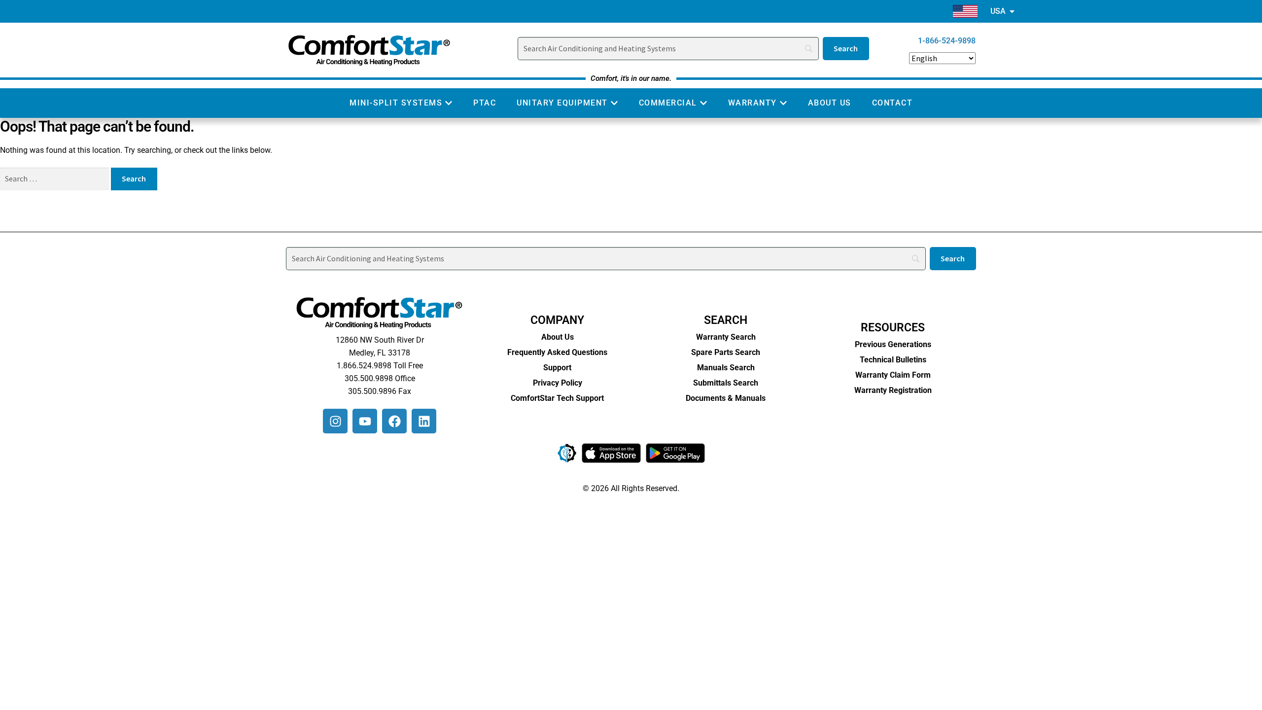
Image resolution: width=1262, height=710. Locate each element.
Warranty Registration (893, 390)
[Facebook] (394, 421)
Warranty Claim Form (893, 375)
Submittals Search (725, 383)
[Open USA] (1012, 11)
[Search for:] (55, 178)
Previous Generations (893, 344)
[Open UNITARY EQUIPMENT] (614, 103)
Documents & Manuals (726, 398)
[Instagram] (335, 421)
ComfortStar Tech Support (557, 398)
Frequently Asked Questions (557, 352)
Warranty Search (726, 337)
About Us (557, 337)
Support (557, 367)
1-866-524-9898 (947, 40)
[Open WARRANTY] (783, 103)
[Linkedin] (424, 421)
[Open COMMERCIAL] (703, 103)
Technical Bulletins (893, 359)
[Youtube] (364, 421)
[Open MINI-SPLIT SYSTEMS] (449, 103)
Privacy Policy (557, 383)
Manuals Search (726, 367)
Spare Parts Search (725, 352)
